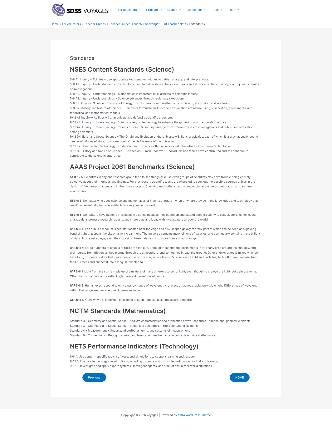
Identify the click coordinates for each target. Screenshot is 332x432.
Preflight (152, 10)
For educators (127, 10)
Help (232, 10)
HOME (239, 377)
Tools (215, 10)
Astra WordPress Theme (194, 415)
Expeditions (195, 10)
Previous (94, 377)
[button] (138, 10)
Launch (172, 10)
